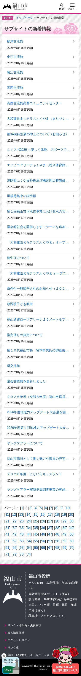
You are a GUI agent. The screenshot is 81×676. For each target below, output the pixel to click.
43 (22, 534)
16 (42, 514)
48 (57, 534)
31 (7, 528)
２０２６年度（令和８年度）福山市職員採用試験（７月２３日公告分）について (42, 397)
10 (68, 508)
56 (43, 541)
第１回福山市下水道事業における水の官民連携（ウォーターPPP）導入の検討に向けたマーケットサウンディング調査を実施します (42, 211)
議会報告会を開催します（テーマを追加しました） (42, 227)
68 (57, 548)
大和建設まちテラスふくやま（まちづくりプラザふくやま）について (42, 118)
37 (50, 528)
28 (57, 521)
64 (29, 548)
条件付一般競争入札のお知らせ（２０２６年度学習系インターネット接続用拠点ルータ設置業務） (42, 288)
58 (57, 541)
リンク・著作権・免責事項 (24, 625)
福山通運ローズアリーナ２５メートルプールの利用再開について (42, 319)
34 (29, 528)
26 (43, 521)
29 (64, 521)
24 (29, 521)
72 (14, 554)
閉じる (3, 655)
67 (50, 548)
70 (71, 548)
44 (29, 534)
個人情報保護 (16, 632)
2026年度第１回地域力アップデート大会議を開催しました (42, 427)
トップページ (24, 17)
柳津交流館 (15, 41)
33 (22, 528)
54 (29, 541)
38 (57, 528)
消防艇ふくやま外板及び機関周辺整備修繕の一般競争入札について (42, 180)
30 (71, 521)
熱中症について (18, 258)
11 (7, 514)
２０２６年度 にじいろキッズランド (34, 474)
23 (22, 521)
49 (64, 534)
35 (36, 528)
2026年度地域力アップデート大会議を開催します (42, 412)
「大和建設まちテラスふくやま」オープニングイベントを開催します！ (42, 242)
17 (50, 514)
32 (14, 528)
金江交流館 (15, 57)
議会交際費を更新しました (26, 381)
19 (64, 514)
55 (36, 541)
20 (71, 514)
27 (50, 521)
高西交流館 (15, 88)
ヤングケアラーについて (25, 443)
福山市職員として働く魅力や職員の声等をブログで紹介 (42, 458)
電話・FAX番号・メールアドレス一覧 (31, 655)
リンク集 (13, 647)
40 (71, 528)
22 (14, 521)
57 (50, 541)
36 (43, 528)
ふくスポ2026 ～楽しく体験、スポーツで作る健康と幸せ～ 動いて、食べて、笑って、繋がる (42, 149)
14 (28, 514)
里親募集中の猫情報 (21, 196)
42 (14, 534)
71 (7, 554)
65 (36, 548)
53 (22, 541)
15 (35, 514)
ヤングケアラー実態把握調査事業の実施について (42, 489)
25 (36, 521)
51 (7, 541)
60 (71, 541)
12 (14, 514)
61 (7, 548)
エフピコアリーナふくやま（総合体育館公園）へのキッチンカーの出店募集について (42, 165)
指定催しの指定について (25, 335)
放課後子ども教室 (20, 304)
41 (7, 534)
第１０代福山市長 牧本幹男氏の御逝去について (42, 350)
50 (71, 534)
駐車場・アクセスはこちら (47, 615)
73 (22, 554)
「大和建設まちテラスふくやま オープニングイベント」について (42, 273)
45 (36, 534)
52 (14, 541)
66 (43, 548)
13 (21, 514)
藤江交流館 (15, 72)
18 (57, 514)
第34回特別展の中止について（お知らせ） (38, 134)
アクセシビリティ (19, 640)
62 (14, 548)
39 (64, 528)
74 (29, 554)
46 (43, 534)
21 (7, 521)
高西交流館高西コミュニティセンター (34, 103)
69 (64, 548)
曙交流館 (13, 366)
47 (50, 534)
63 (22, 548)
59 (64, 541)
